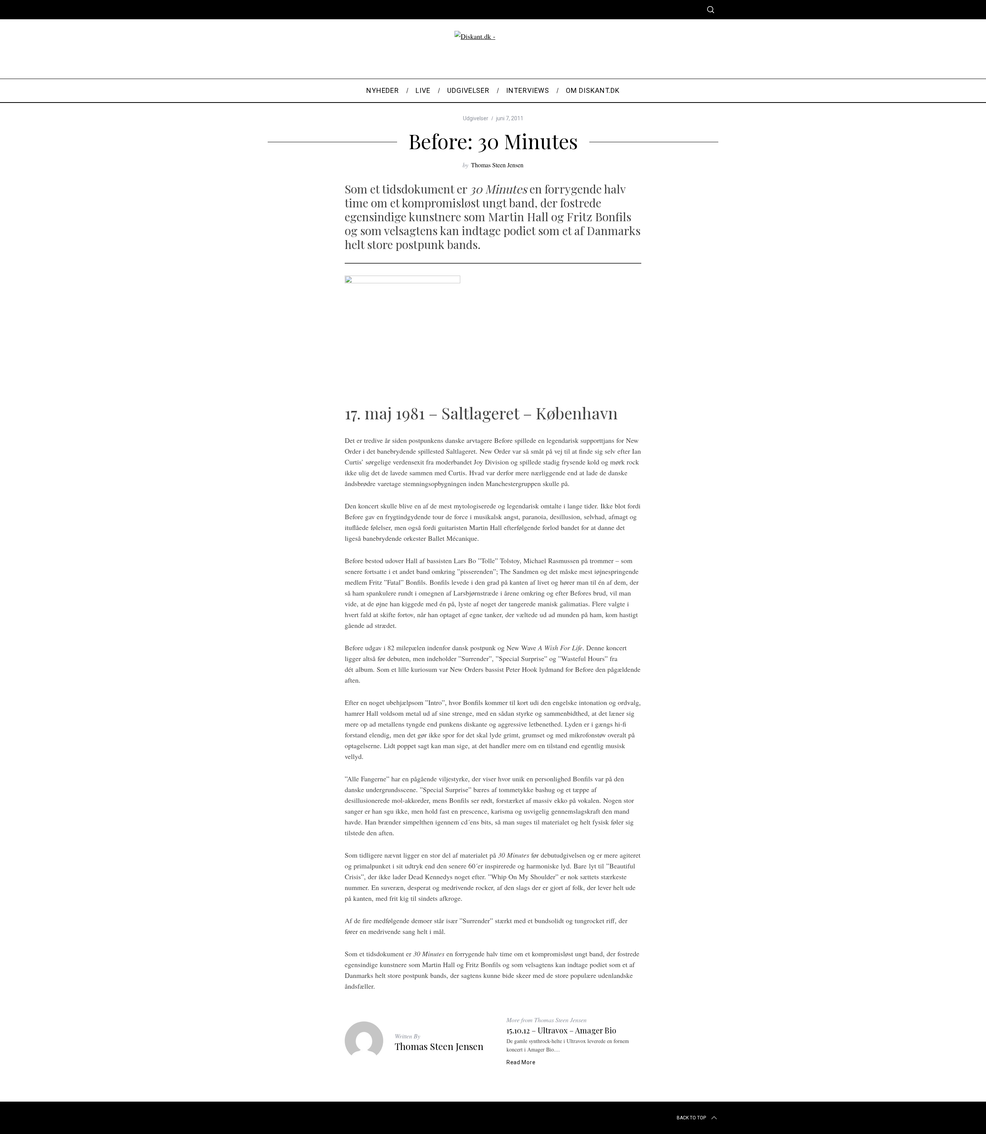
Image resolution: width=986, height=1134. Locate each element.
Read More (520, 1062)
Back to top (691, 1118)
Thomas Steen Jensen (497, 165)
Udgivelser (475, 118)
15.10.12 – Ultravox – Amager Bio (561, 1030)
